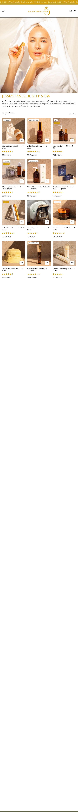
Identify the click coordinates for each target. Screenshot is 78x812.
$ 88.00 (63, 189)
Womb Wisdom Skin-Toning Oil (38, 187)
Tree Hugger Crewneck (35, 228)
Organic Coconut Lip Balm (62, 269)
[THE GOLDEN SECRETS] (39, 11)
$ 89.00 (33, 189)
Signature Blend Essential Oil (37, 269)
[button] (70, 10)
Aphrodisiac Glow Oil (34, 146)
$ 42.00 (33, 271)
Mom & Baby (57, 146)
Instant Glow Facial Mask (61, 228)
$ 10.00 (55, 271)
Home (3, 113)
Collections (11, 113)
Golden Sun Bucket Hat (10, 269)
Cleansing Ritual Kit (9, 187)
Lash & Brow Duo (8, 228)
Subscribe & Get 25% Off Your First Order (49, 2)
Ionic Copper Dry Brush (10, 146)
